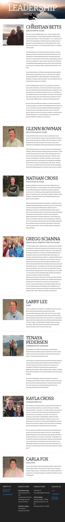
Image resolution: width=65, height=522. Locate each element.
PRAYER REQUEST (55, 498)
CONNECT (56, 494)
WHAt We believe (7, 490)
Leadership (8, 494)
